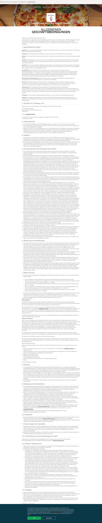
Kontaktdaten (57, 7)
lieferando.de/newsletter (49, 418)
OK (34, 518)
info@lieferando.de (30, 114)
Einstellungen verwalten (56, 512)
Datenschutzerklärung (58, 440)
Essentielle (49, 518)
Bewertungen (47, 7)
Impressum (66, 7)
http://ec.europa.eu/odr (44, 406)
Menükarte (37, 7)
